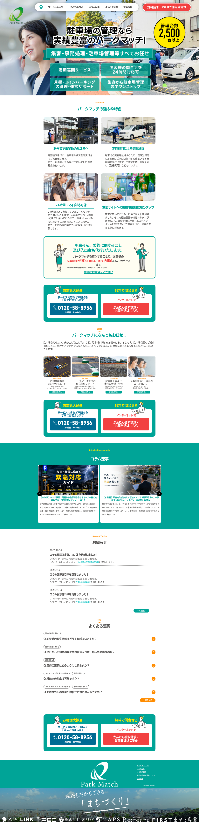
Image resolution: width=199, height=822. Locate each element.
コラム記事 (94, 7)
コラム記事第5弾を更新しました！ (69, 574)
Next (159, 493)
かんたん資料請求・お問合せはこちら (126, 309)
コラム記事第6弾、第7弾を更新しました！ (74, 554)
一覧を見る (141, 611)
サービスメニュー (56, 7)
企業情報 (127, 7)
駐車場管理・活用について (146, 775)
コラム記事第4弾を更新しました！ (69, 594)
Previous (39, 493)
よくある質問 (111, 7)
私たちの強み (77, 7)
